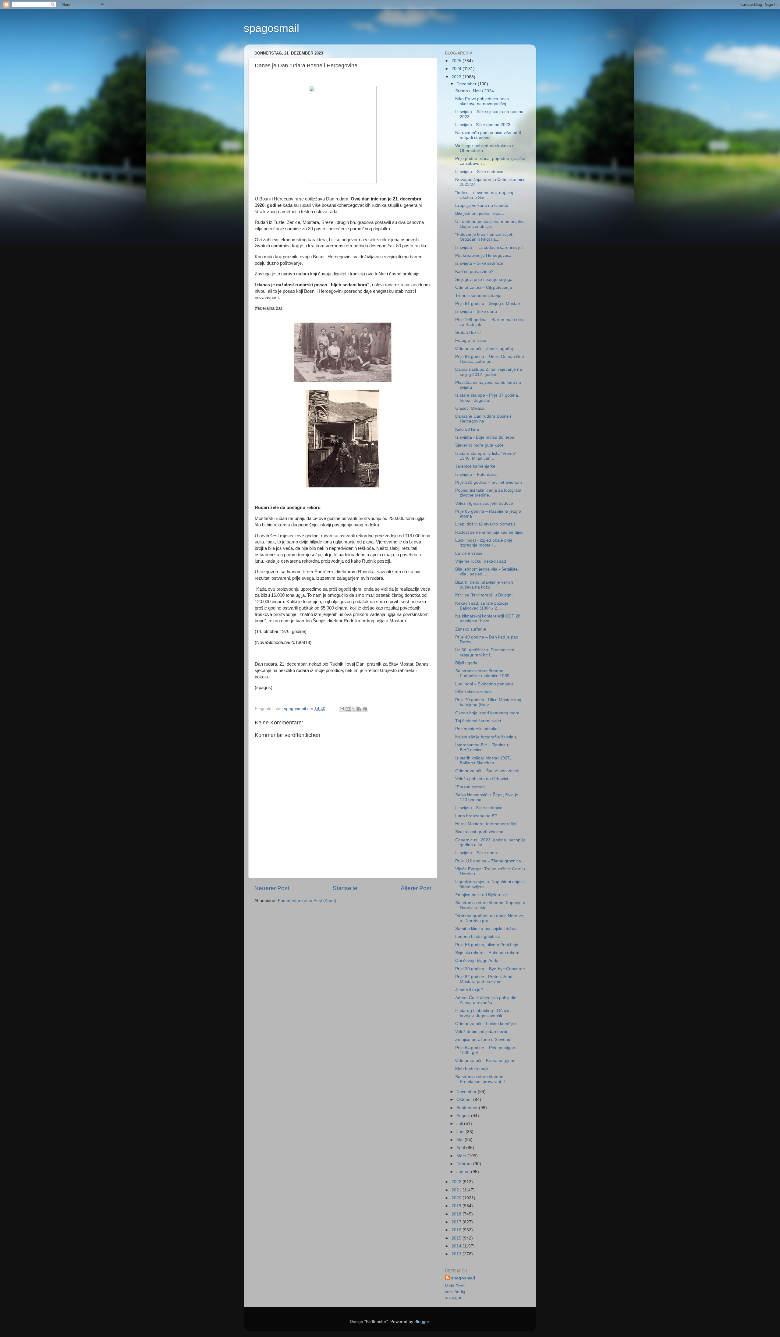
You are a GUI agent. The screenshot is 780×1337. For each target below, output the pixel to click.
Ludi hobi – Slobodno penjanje (484, 684)
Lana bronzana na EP (476, 816)
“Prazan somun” (470, 787)
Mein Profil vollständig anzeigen (455, 1292)
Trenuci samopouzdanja (478, 295)
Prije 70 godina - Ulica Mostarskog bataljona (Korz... (488, 702)
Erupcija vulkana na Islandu (481, 205)
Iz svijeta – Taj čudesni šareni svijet (489, 247)
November (467, 1091)
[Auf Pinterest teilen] (365, 709)
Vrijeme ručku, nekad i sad (480, 561)
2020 (457, 1198)
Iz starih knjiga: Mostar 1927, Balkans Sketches (483, 760)
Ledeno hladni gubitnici (477, 936)
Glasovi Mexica (469, 408)
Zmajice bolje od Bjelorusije (481, 895)
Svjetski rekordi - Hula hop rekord (487, 952)
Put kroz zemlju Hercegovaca (483, 255)
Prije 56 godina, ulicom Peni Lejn (486, 945)
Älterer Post (416, 888)
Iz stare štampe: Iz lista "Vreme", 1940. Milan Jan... (486, 456)
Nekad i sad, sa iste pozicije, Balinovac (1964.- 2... (482, 605)
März (461, 1156)
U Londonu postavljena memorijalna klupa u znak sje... (490, 224)
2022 (457, 1182)
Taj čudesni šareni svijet (478, 721)
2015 (457, 1238)
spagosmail (271, 28)
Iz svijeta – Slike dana (476, 311)
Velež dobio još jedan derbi (481, 1031)
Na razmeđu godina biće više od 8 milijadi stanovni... (488, 135)
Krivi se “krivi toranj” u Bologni (483, 595)
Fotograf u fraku (470, 340)
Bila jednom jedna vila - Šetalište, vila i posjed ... (487, 571)
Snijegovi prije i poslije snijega (483, 279)
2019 (457, 1206)
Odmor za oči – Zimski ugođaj (484, 348)
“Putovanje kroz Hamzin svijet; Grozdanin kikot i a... (484, 237)
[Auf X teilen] (353, 709)
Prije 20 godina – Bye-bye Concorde (490, 969)
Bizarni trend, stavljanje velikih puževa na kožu (484, 584)
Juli (460, 1123)
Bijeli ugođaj (466, 663)
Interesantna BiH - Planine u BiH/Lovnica (482, 747)
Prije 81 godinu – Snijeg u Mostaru (488, 303)
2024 (457, 68)
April (461, 1147)
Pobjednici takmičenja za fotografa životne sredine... (488, 492)
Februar (464, 1164)
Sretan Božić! (468, 332)
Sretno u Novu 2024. (475, 91)
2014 (457, 1246)
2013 (457, 1254)
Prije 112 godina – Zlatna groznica (488, 861)
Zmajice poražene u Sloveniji (483, 1039)
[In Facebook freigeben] (359, 709)
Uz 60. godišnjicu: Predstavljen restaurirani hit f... (484, 652)
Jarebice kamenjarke (475, 466)
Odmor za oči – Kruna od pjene (485, 1060)
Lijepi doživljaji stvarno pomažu (485, 524)
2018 (457, 1214)
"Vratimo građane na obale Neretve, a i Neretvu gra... (489, 918)
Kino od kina (467, 429)
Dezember (467, 84)
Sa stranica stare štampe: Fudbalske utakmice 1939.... (484, 673)
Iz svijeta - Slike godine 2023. (483, 124)
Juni (461, 1132)
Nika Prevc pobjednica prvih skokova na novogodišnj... (482, 101)
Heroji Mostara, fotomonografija (485, 824)
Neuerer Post (271, 888)
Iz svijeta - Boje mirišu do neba (484, 437)
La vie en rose (469, 553)
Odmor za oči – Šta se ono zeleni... (489, 771)
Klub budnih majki (472, 1068)
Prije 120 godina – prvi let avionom (488, 482)
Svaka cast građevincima (479, 831)
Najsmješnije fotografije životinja (486, 737)
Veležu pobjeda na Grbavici (481, 778)
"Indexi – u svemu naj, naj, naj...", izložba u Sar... (487, 195)
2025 (457, 60)
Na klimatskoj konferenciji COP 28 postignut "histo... (487, 618)
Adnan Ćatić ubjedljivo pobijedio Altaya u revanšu (485, 1000)
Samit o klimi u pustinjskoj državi (486, 928)
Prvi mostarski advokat (477, 729)
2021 (457, 1190)
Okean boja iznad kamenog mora (487, 713)
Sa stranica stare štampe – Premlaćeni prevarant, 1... (482, 1079)
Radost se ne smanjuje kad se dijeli (489, 532)
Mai (460, 1139)
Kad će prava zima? (474, 271)
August (463, 1115)
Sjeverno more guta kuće (479, 445)
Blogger (421, 1321)
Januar (463, 1171)
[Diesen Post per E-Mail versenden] (342, 709)
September (467, 1107)
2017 (457, 1222)
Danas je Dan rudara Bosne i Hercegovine (483, 418)
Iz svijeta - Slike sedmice (478, 807)
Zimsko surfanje (470, 629)
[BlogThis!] (348, 709)
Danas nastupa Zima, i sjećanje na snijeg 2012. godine (488, 372)
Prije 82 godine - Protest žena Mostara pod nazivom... (483, 979)
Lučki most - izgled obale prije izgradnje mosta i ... (483, 542)
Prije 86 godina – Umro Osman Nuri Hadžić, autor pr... (489, 359)
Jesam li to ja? (469, 990)
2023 (457, 77)
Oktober (464, 1099)
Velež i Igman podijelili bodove (484, 503)
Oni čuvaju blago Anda (476, 960)
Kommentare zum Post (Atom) (307, 900)
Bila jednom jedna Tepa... (479, 213)
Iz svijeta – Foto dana (476, 474)
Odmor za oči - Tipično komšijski (486, 1023)
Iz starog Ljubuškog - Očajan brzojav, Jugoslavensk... (483, 1013)
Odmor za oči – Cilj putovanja (483, 287)
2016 (457, 1230)
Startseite (345, 888)
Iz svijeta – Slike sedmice (479, 171)
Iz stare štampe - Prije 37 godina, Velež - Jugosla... (487, 397)
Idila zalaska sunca (473, 692)
